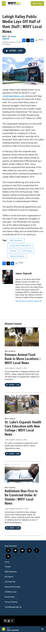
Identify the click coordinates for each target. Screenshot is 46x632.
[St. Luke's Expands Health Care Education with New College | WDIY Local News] (22, 404)
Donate (38, 3)
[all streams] (43, 629)
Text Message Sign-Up (13, 607)
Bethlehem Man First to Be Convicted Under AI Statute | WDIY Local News (21, 497)
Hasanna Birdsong (17, 256)
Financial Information (12, 587)
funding (13, 251)
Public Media (27, 251)
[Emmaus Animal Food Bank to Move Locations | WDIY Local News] (22, 336)
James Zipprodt (23, 273)
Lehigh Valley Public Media (20, 246)
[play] (3, 629)
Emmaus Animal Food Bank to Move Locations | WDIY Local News (22, 359)
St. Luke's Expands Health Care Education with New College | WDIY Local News (23, 428)
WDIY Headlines (16, 240)
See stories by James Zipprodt (28, 301)
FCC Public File (10, 582)
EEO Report (9, 577)
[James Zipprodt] (7, 277)
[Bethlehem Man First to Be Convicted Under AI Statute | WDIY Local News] (22, 473)
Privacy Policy (10, 597)
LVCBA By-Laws (11, 592)
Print (41, 39)
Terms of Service (11, 602)
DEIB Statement (11, 572)
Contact (8, 567)
